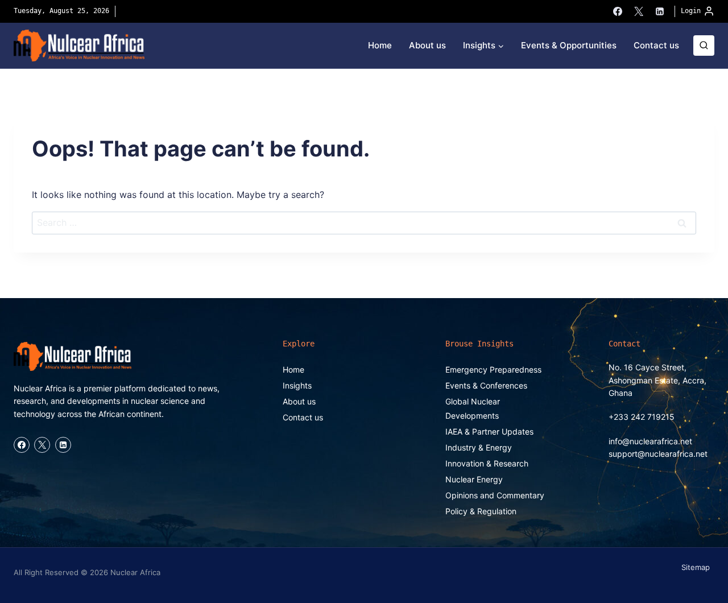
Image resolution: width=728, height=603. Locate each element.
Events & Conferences (486, 385)
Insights (297, 385)
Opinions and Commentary (494, 495)
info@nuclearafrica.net (650, 441)
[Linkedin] (660, 11)
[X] (639, 11)
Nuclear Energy (474, 479)
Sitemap (695, 567)
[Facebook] (618, 11)
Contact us (656, 45)
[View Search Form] (703, 45)
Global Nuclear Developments (472, 408)
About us (427, 45)
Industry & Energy (478, 447)
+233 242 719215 (642, 417)
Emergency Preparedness (493, 369)
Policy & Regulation (480, 511)
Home (380, 45)
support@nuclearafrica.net (658, 454)
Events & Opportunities (569, 45)
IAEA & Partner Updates (489, 431)
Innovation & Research (486, 463)
